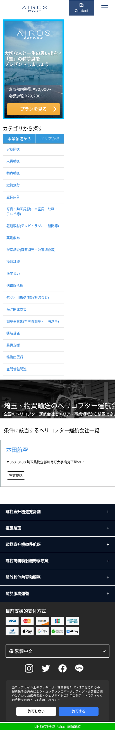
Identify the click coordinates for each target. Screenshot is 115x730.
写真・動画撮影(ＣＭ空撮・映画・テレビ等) (32, 211)
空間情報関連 (16, 369)
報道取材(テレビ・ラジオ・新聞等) (32, 226)
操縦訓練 (13, 262)
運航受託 (13, 333)
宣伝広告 (13, 197)
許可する (78, 711)
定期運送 (13, 149)
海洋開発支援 (16, 309)
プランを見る (33, 109)
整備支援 (13, 345)
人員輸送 (13, 161)
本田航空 (17, 450)
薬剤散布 (13, 238)
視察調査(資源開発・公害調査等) (31, 250)
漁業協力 (13, 274)
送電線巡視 (14, 286)
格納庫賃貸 (14, 357)
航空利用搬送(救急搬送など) (27, 297)
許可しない (36, 711)
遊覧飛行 (13, 185)
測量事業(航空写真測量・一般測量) (32, 321)
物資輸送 (13, 173)
